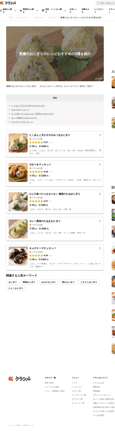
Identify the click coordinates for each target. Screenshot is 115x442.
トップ (74, 383)
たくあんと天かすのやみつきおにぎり (28, 105)
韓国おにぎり (29, 282)
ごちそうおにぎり (89, 282)
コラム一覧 (76, 391)
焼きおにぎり (68, 282)
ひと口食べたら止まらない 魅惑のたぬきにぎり (32, 113)
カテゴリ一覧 (77, 399)
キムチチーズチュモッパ (22, 122)
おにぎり (13, 282)
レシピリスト (77, 387)
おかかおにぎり (48, 282)
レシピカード (99, 10)
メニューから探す (52, 387)
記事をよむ (85, 10)
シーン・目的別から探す (55, 391)
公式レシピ (73, 10)
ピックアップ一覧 (79, 395)
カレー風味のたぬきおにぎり (24, 118)
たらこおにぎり (16, 288)
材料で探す (49, 383)
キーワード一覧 (78, 403)
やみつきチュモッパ (20, 109)
